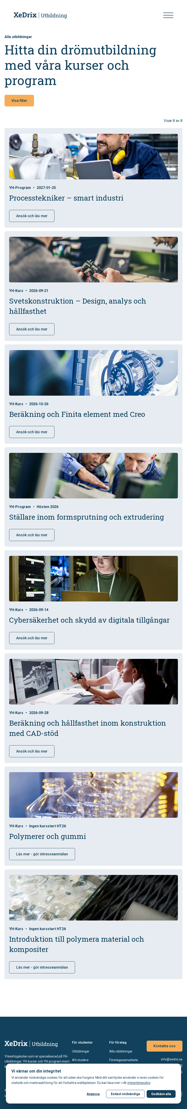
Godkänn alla (161, 1094)
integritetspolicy (138, 1083)
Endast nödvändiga (125, 1094)
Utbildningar (80, 1051)
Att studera (80, 1060)
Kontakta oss (164, 1046)
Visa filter (19, 100)
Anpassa (93, 1094)
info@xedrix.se (171, 1059)
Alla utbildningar (120, 1051)
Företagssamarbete (123, 1060)
